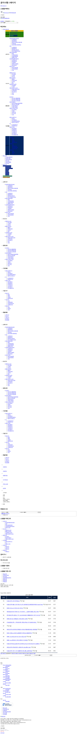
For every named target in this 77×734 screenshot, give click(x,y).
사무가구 (11, 32)
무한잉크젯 (14, 80)
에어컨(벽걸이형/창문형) (17, 103)
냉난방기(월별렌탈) (16, 98)
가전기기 (11, 34)
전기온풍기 (14, 109)
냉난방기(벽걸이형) (16, 99)
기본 (4, 586)
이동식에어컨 (15, 105)
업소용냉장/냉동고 (16, 121)
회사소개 (5, 155)
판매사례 (7, 172)
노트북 (13, 75)
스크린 (13, 86)
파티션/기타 (12, 66)
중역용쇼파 (14, 61)
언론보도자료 (6, 575)
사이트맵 (5, 714)
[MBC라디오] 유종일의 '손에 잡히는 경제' (17, 618)
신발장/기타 (14, 148)
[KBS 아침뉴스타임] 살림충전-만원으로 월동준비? (19, 633)
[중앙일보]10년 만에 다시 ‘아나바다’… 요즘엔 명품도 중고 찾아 (23, 611)
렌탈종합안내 (8, 167)
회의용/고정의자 (15, 49)
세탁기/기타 (12, 127)
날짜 (49, 597)
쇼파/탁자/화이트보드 (14, 58)
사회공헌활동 (8, 162)
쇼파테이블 (14, 146)
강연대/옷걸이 (15, 68)
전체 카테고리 (6, 29)
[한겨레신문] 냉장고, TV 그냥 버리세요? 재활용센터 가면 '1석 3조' (23, 615)
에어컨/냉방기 (13, 102)
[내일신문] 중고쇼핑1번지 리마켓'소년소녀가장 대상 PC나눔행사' (23, 643)
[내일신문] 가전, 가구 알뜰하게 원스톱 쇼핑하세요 (19, 650)
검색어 (3, 22)
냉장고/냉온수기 (13, 117)
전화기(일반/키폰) (15, 89)
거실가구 (11, 143)
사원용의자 (14, 47)
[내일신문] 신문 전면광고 (13, 601)
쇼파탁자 (14, 62)
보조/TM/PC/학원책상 (16, 44)
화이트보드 (14, 65)
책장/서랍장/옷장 (13, 52)
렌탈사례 (7, 173)
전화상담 (5, 581)
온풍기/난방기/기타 (14, 108)
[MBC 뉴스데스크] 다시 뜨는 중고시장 (16, 636)
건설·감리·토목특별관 (7, 176)
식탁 (13, 151)
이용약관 (5, 710)
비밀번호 (23, 512)
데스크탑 (14, 74)
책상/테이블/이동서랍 (14, 38)
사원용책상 (14, 39)
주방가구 (11, 149)
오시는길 (7, 163)
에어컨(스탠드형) (15, 104)
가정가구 (5, 545)
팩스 (13, 82)
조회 (54, 597)
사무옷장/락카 (15, 54)
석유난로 (14, 112)
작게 (2, 586)
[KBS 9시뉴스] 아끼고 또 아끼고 (15, 608)
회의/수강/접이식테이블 (17, 42)
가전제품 (5, 540)
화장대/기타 (14, 142)
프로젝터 (14, 85)
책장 (13, 53)
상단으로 (2, 732)
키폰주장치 (14, 90)
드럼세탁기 (14, 129)
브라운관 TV (14, 125)
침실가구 (11, 137)
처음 (1, 653)
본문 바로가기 (3, 5)
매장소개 (5, 164)
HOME (2, 21)
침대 (13, 138)
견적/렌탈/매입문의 (7, 577)
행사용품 (11, 35)
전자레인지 (14, 130)
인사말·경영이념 (8, 157)
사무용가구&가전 (9, 168)
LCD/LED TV (15, 124)
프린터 (13, 81)
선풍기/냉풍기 (15, 107)
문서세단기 (14, 91)
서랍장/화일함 (15, 56)
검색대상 (27, 655)
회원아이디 (4, 512)
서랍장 (13, 141)
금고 (13, 93)
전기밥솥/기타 (15, 134)
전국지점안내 (6, 709)
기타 (13, 70)
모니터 (13, 76)
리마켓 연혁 (7, 158)
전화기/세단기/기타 (14, 87)
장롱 (13, 139)
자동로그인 (5, 514)
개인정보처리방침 (7, 711)
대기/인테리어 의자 (16, 51)
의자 (10, 46)
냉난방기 (15, 34)
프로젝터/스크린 (13, 84)
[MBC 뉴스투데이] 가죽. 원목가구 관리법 (17, 640)
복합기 (13, 79)
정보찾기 (7, 513)
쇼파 (13, 144)
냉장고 (13, 118)
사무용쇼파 (14, 60)
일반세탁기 (14, 128)
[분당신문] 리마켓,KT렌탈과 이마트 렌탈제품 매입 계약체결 (22, 629)
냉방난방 (5, 535)
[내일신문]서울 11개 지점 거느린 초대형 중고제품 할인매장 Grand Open (25, 604)
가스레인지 (14, 132)
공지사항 (7, 160)
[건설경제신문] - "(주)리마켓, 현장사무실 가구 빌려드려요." (22, 622)
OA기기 (15, 32)
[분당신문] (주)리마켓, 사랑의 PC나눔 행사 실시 (19, 647)
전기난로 (14, 113)
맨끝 (34, 653)
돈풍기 (13, 110)
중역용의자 (14, 48)
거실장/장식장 (15, 147)
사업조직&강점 (8, 159)
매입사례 (7, 174)
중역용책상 (14, 40)
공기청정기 (14, 133)
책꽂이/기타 (14, 57)
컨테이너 (5, 550)
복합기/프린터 (13, 77)
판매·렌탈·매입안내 (7, 165)
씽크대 (13, 152)
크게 (7, 586)
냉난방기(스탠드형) (16, 100)
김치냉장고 (14, 119)
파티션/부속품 (15, 67)
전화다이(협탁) (15, 63)
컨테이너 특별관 (14, 30)
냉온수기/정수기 (15, 122)
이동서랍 (14, 43)
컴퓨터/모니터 (13, 72)
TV (10, 123)
